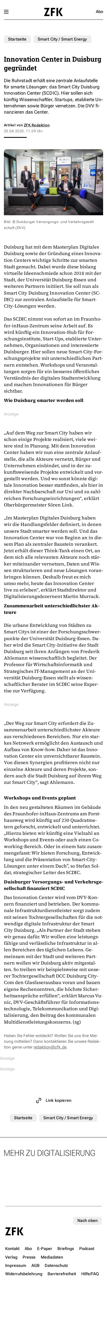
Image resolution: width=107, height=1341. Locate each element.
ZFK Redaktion (37, 125)
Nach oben (87, 1220)
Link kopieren (58, 1100)
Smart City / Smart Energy (62, 39)
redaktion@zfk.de (50, 1047)
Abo (99, 11)
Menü (6, 12)
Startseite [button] (53, 12)
